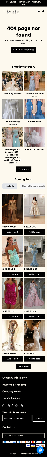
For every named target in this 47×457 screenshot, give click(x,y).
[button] (4, 11)
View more (23, 169)
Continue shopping (23, 49)
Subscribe (38, 418)
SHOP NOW (38, 3)
